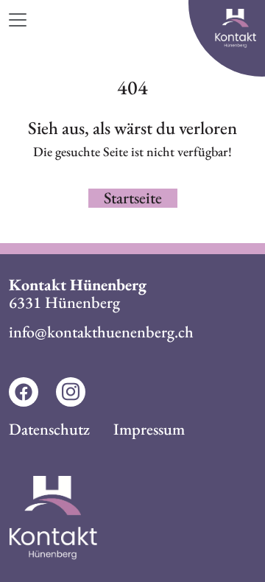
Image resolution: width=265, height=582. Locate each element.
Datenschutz (49, 429)
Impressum (149, 429)
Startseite (133, 198)
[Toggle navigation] (24, 20)
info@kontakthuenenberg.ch (101, 332)
